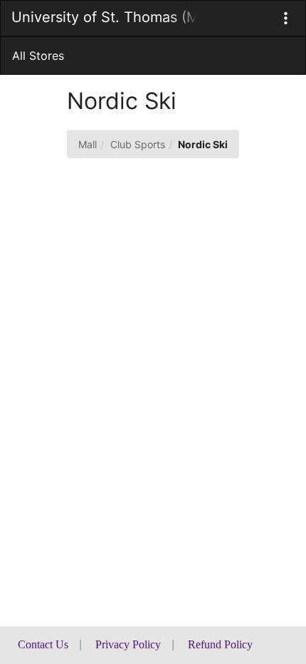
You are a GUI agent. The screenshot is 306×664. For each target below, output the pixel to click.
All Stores (38, 55)
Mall (87, 144)
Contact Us (43, 644)
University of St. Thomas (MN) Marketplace (103, 17)
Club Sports (137, 144)
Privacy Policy (128, 644)
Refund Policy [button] (220, 644)
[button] (286, 18)
